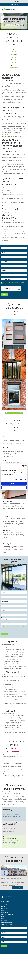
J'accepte (12, 283)
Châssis (3, 906)
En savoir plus (17, 887)
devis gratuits (18, 200)
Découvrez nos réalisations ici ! (14, 412)
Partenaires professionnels (7, 922)
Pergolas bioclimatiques (7, 914)
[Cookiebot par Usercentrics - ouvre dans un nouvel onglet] (21, 466)
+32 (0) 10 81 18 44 (15, 1)
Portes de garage (5, 912)
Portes (2, 910)
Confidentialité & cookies (7, 924)
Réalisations (4, 920)
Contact (3, 916)
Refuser (14, 487)
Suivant (4, 945)
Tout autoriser (14, 483)
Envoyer (4, 294)
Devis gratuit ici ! (14, 4)
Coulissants (4, 908)
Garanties (3, 918)
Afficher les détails (19, 479)
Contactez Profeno (6, 134)
